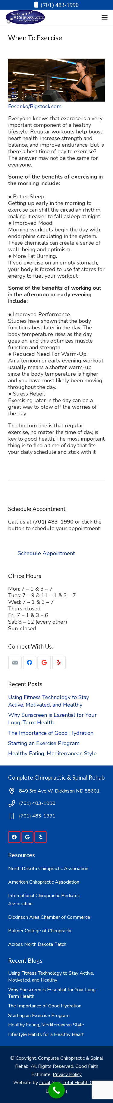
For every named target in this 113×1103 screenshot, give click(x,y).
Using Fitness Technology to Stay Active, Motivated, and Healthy (48, 701)
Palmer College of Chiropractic (40, 930)
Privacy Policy (67, 1074)
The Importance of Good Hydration (50, 733)
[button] (104, 17)
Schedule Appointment (46, 553)
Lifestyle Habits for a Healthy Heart (46, 1034)
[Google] (44, 662)
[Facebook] (29, 662)
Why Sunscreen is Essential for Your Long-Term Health (52, 718)
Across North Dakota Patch (37, 944)
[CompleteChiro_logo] (25, 17)
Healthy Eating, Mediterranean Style (52, 753)
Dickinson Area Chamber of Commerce (49, 917)
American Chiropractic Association (43, 882)
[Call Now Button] (56, 1090)
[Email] (15, 662)
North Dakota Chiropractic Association (48, 868)
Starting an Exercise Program (44, 743)
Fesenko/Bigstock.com (34, 106)
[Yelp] (59, 662)
